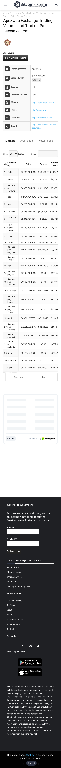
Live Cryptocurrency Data (18, 586)
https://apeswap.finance (43, 102)
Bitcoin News (13, 567)
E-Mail (12, 539)
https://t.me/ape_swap (42, 117)
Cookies (30, 755)
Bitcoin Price (12, 581)
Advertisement (13, 624)
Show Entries (13, 154)
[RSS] (23, 646)
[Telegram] (30, 646)
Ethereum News (14, 572)
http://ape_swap (39, 110)
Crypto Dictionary (15, 600)
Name (10, 527)
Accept (31, 763)
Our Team (11, 605)
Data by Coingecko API (10, 372)
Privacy (10, 614)
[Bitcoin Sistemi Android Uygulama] (31, 665)
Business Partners (15, 619)
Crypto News (9, 13)
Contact (10, 629)
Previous (18, 377)
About (9, 610)
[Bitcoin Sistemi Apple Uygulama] (31, 675)
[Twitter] (38, 646)
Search (34, 154)
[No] (57, 759)
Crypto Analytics (14, 577)
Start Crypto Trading (15, 57)
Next (44, 377)
